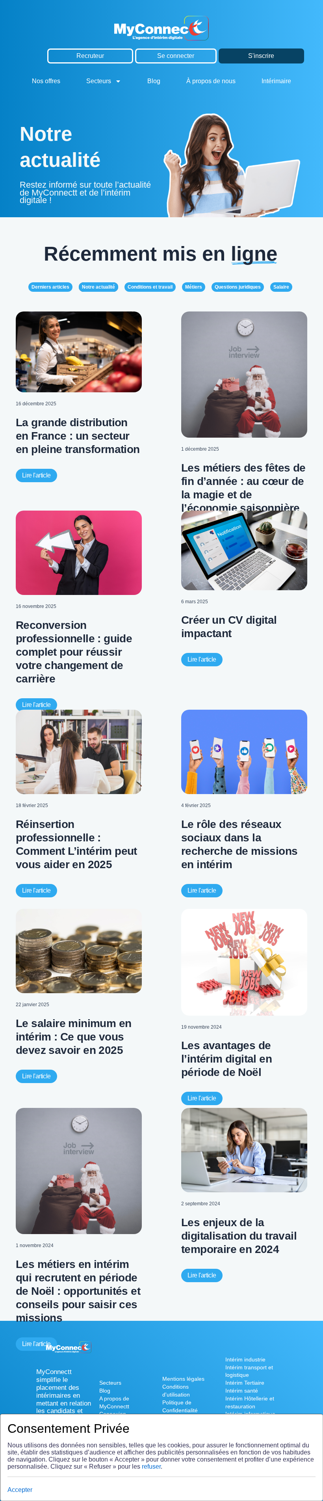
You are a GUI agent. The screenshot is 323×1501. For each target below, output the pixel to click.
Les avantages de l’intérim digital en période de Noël (226, 1058)
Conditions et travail (150, 287)
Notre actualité (98, 287)
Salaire (281, 287)
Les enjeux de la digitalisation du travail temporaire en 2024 (239, 1235)
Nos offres (46, 81)
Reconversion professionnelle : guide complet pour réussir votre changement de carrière (74, 652)
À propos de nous (211, 81)
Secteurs (98, 81)
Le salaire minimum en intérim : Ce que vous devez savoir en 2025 (73, 1036)
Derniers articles (50, 287)
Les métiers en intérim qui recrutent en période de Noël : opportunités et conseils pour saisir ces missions (78, 1291)
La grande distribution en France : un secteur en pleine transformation (78, 435)
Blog (153, 81)
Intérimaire (276, 81)
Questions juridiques (238, 287)
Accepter (19, 1489)
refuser (151, 1466)
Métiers (193, 287)
